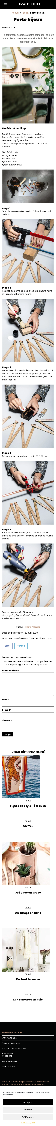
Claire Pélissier (32, 627)
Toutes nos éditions (12, 1033)
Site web (7, 720)
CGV (9, 1066)
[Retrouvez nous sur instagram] (6, 1056)
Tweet (21, 645)
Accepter (28, 1102)
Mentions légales (28, 1123)
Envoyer (7, 734)
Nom (5, 699)
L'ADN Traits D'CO (9, 1038)
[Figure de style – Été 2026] (28, 776)
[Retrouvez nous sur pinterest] (10, 1056)
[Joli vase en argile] (28, 863)
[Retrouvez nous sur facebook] (3, 1056)
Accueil (15, 12)
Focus (25, 12)
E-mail (6, 710)
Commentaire (10, 670)
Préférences (28, 1117)
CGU (13, 1066)
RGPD (4, 1066)
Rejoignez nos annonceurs (14, 1048)
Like (7, 645)
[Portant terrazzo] (28, 950)
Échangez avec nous (11, 1043)
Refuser (28, 1109)
